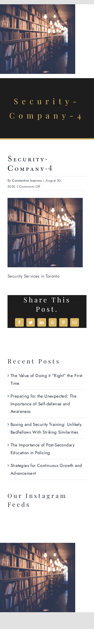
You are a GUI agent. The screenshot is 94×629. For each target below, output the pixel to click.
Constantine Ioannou (27, 180)
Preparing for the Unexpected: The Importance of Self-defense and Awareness (43, 403)
